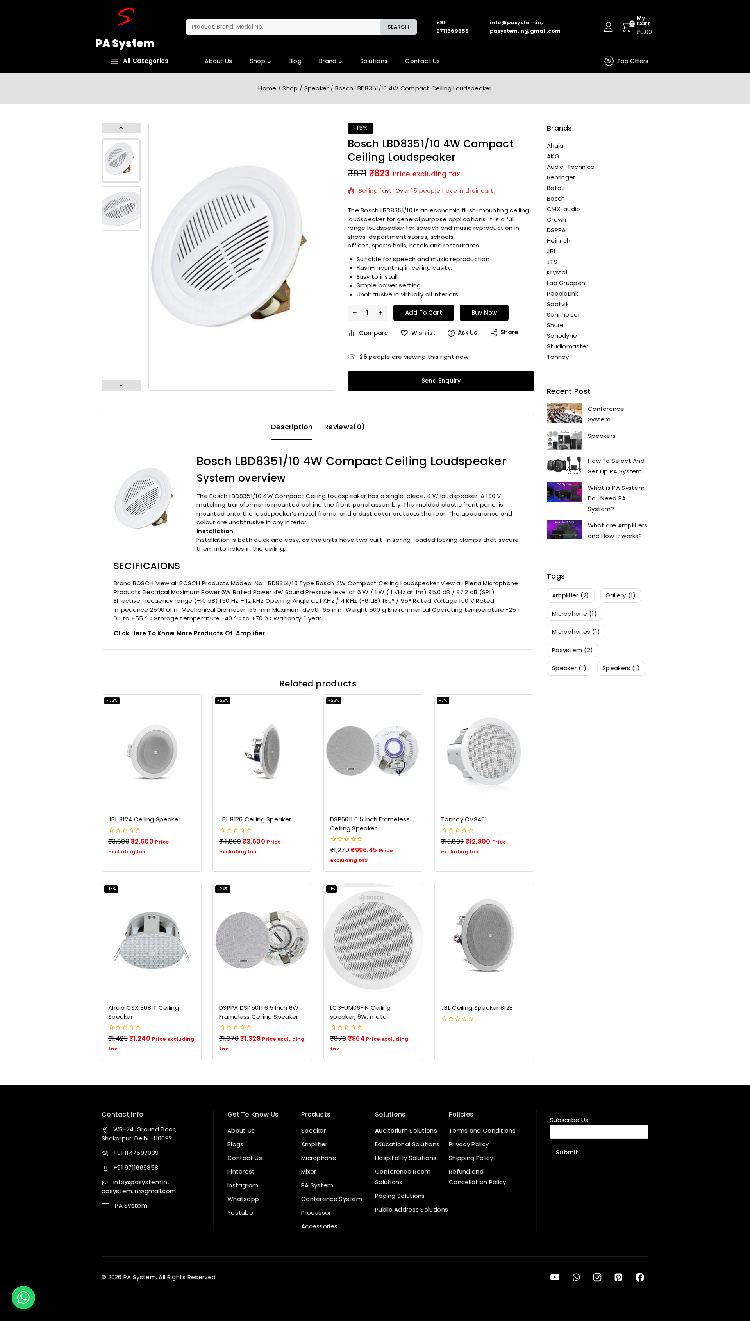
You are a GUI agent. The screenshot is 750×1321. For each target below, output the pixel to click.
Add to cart (423, 312)
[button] (121, 160)
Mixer (308, 1171)
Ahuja (555, 146)
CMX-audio (563, 209)
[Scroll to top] (731, 1279)
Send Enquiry (441, 380)
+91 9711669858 (135, 1167)
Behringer (561, 177)
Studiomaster (568, 346)
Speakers (602, 436)
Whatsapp (243, 1199)
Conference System (606, 414)
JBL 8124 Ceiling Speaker (144, 819)
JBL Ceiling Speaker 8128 (477, 1008)
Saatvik (558, 304)
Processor (316, 1212)
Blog (295, 61)
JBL (551, 251)
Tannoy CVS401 (464, 819)
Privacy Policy (469, 1144)
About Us (218, 61)
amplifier (570, 595)
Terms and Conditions (482, 1130)
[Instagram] (597, 1277)
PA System (130, 1205)
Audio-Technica (571, 167)
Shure (555, 325)
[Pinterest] (618, 1277)
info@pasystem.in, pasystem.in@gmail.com (139, 1186)
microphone (574, 613)
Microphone (318, 1158)
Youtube (240, 1212)
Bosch (556, 198)
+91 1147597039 (136, 1153)
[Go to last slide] (121, 128)
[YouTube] (554, 1277)
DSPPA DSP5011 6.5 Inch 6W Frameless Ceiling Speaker (259, 1012)
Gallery (620, 595)
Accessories (319, 1226)
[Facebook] (639, 1277)
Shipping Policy (471, 1158)
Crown (556, 219)
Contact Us (422, 61)
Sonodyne (562, 336)
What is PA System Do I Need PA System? (616, 498)
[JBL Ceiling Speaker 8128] (484, 940)
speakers (621, 668)
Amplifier (314, 1144)
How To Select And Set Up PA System (616, 466)
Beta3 (556, 188)
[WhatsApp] (575, 1277)
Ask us (467, 332)
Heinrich (558, 241)
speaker (569, 668)
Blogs (235, 1144)
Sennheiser (563, 314)
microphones (576, 631)
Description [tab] (291, 427)
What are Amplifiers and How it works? (618, 530)
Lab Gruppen (566, 283)
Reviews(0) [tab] (344, 427)
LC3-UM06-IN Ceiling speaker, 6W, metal (360, 1012)
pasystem (572, 650)
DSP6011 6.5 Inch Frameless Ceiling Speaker (370, 823)
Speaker (313, 1130)
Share (509, 332)
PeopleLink (562, 293)
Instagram (243, 1185)
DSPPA (556, 230)
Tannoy (558, 357)
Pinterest (241, 1171)
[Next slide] (121, 385)
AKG (553, 156)
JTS (552, 262)
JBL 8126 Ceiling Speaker (255, 819)
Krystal (557, 272)
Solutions (374, 61)
